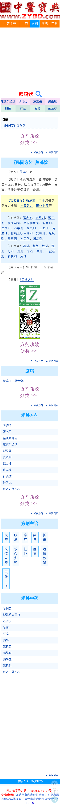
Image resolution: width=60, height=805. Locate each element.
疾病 (44, 23)
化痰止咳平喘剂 (22, 233)
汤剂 (26, 246)
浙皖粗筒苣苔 (11, 614)
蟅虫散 (52, 101)
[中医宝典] (30, 18)
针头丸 (7, 482)
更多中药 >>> (11, 672)
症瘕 (34, 551)
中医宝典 (9, 23)
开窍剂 (12, 238)
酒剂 (20, 251)
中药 (24, 23)
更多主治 (6, 578)
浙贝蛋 (23, 101)
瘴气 (34, 537)
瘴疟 (25, 537)
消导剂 (18, 228)
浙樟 (8, 108)
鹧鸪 (37, 108)
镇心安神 (15, 555)
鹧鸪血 (7, 659)
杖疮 (6, 537)
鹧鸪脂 (7, 665)
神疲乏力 (26, 205)
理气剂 (6, 228)
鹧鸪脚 (7, 653)
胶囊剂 (12, 256)
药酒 (30, 251)
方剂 (35, 23)
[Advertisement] (30, 59)
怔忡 (25, 551)
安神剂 (41, 233)
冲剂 (39, 251)
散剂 (45, 246)
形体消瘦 (42, 205)
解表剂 (27, 218)
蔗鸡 (23, 108)
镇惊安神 (6, 555)
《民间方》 (27, 279)
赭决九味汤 (10, 438)
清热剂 (40, 218)
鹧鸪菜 (52, 108)
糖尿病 (31, 200)
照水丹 (7, 431)
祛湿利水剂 (31, 223)
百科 (54, 23)
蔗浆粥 (37, 101)
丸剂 (35, 246)
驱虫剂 (31, 228)
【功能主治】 (16, 200)
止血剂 (44, 228)
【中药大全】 (14, 381)
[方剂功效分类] (29, 147)
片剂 (23, 256)
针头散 (7, 476)
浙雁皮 (7, 621)
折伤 (44, 537)
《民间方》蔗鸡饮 (13, 125)
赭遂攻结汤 (8, 101)
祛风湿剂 (14, 223)
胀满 (15, 537)
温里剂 (47, 223)
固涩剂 (37, 238)
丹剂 (11, 251)
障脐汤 (7, 425)
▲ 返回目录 (52, 152)
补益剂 (25, 238)
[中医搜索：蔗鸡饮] (37, 94)
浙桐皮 (7, 608)
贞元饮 (7, 470)
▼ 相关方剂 (37, 152)
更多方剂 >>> (11, 489)
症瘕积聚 (44, 555)
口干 (42, 200)
